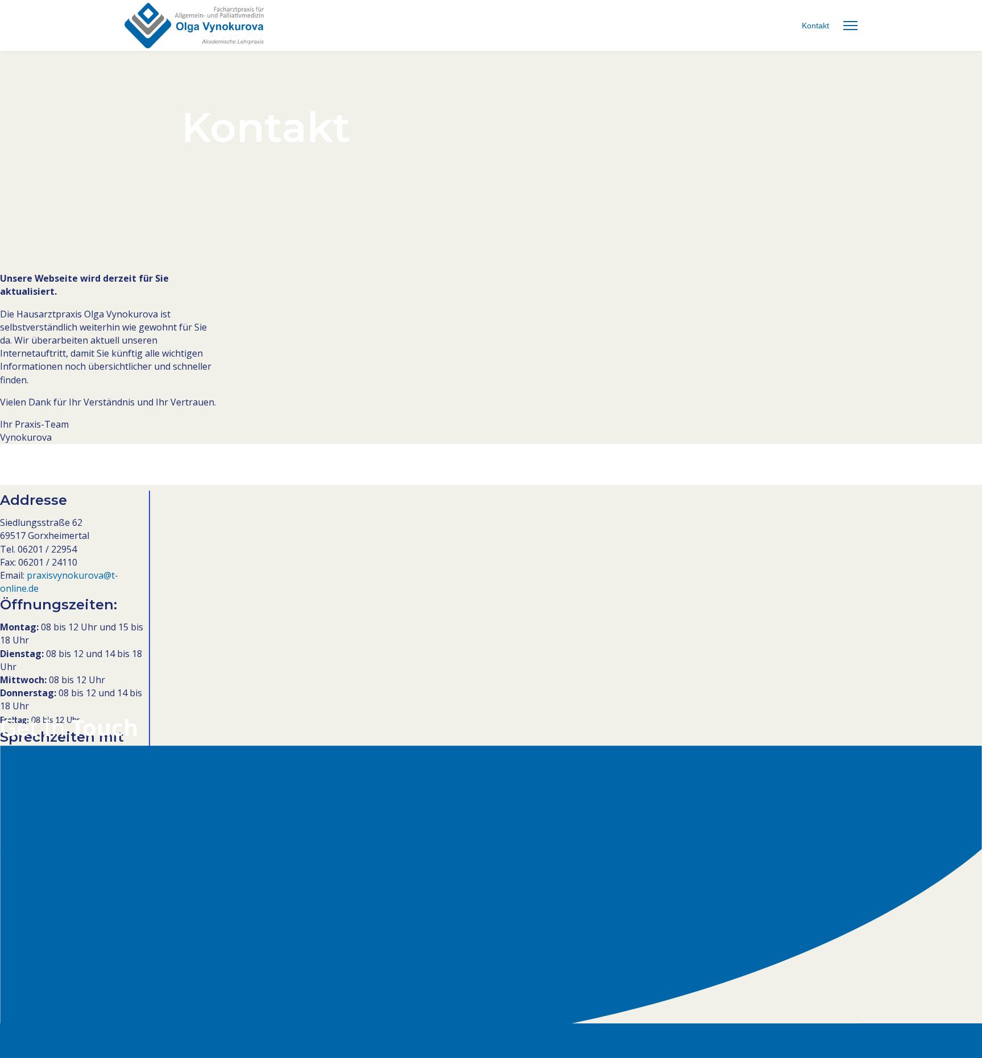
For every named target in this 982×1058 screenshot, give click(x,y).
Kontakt (815, 25)
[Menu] (850, 25)
